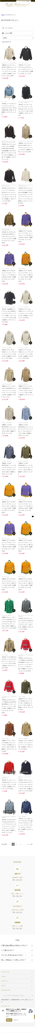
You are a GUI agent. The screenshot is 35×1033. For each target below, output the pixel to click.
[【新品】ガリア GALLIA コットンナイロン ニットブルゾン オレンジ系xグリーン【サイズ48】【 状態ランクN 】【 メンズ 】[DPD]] (25, 567)
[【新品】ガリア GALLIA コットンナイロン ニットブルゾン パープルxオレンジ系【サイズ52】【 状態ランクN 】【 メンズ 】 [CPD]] (25, 219)
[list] (17, 898)
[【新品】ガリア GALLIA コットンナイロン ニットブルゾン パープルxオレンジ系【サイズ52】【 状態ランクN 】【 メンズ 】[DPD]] (25, 490)
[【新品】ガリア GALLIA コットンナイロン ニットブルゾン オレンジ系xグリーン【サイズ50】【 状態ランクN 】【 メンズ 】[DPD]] (9, 490)
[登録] (33, 996)
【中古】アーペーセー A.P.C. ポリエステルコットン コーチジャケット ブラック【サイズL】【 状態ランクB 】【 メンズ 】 (25, 69)
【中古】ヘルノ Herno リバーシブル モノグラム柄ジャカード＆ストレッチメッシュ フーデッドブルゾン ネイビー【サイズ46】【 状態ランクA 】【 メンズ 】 (25, 825)
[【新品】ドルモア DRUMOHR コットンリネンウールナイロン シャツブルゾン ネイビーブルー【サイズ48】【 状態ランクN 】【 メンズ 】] (9, 451)
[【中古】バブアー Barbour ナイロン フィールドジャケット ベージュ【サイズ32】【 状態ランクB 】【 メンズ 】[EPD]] (25, 729)
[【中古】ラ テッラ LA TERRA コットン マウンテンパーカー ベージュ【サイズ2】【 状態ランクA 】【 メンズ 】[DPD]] (9, 338)
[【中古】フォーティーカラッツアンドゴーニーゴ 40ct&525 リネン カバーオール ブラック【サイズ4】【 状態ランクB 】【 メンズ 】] (25, 92)
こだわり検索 (8, 33)
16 (28, 844)
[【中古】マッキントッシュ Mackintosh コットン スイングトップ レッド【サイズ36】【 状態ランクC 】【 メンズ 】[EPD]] (9, 767)
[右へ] (32, 5)
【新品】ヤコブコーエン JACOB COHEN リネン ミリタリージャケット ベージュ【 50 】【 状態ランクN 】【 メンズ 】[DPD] (25, 148)
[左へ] (2, 5)
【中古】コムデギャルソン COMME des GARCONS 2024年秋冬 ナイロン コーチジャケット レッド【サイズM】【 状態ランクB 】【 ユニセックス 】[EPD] (9, 706)
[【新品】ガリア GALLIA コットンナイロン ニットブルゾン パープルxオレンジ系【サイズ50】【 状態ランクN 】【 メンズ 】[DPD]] (9, 528)
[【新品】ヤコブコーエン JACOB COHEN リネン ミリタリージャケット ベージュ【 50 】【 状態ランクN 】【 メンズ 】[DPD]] (25, 131)
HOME (2, 14)
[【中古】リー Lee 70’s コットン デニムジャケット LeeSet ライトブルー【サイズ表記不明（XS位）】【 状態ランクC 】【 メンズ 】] (9, 92)
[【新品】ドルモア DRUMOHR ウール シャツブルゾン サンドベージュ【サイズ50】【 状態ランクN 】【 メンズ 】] (9, 413)
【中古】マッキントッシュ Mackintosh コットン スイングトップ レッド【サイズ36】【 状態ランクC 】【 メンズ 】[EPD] (9, 784)
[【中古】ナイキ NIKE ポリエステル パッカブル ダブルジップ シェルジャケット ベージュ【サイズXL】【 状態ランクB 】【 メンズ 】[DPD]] (9, 645)
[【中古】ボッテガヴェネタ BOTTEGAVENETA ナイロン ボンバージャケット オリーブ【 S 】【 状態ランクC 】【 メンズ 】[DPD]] (9, 219)
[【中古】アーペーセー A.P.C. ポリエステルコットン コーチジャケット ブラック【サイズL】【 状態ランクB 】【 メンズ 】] (25, 53)
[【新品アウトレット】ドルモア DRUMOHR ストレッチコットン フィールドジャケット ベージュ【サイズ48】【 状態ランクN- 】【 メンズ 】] (9, 374)
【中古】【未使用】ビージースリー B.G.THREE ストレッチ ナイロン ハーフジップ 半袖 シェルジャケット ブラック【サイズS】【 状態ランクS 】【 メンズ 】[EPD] (9, 315)
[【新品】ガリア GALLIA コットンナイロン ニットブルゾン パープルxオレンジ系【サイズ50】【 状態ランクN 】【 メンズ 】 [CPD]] (9, 259)
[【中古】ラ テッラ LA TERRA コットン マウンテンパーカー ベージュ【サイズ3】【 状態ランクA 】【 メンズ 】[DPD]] (25, 297)
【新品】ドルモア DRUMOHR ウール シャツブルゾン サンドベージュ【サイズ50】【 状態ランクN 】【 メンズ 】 (9, 429)
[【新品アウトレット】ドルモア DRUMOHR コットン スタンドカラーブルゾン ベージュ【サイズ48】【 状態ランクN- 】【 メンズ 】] (25, 374)
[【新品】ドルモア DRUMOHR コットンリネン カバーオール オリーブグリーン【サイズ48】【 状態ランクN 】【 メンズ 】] (25, 451)
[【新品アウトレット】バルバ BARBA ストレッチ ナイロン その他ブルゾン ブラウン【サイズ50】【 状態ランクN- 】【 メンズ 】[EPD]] (9, 729)
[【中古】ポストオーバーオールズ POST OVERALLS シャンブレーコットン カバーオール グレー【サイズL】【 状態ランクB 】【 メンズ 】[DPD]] (25, 605)
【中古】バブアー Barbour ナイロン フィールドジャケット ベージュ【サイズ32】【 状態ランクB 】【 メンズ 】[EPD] (25, 745)
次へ (31, 844)
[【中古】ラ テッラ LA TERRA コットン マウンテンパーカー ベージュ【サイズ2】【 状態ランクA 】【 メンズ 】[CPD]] (25, 338)
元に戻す (4, 844)
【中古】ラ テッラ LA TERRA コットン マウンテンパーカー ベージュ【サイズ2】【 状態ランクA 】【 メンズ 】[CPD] (25, 354)
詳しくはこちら (17, 880)
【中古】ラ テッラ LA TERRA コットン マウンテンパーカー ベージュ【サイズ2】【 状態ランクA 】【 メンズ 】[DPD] (9, 354)
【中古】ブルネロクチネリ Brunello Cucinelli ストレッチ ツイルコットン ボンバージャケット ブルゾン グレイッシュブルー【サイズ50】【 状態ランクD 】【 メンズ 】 (9, 826)
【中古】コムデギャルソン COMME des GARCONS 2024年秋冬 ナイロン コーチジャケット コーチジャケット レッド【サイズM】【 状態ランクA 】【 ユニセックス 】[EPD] (25, 664)
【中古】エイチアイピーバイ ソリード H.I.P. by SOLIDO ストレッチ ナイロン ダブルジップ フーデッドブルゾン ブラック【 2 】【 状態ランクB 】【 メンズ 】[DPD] (9, 194)
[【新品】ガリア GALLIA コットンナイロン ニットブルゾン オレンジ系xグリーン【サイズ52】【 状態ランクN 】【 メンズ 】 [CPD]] (25, 259)
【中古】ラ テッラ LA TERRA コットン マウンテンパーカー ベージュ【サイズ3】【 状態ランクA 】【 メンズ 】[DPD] (25, 313)
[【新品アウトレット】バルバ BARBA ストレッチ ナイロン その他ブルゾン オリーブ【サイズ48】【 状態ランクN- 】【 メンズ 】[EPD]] (25, 687)
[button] (18, 38)
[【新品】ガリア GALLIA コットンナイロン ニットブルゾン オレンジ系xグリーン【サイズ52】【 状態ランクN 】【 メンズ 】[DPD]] (25, 528)
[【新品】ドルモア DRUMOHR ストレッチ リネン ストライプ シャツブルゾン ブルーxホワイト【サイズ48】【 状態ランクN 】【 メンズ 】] (25, 413)
